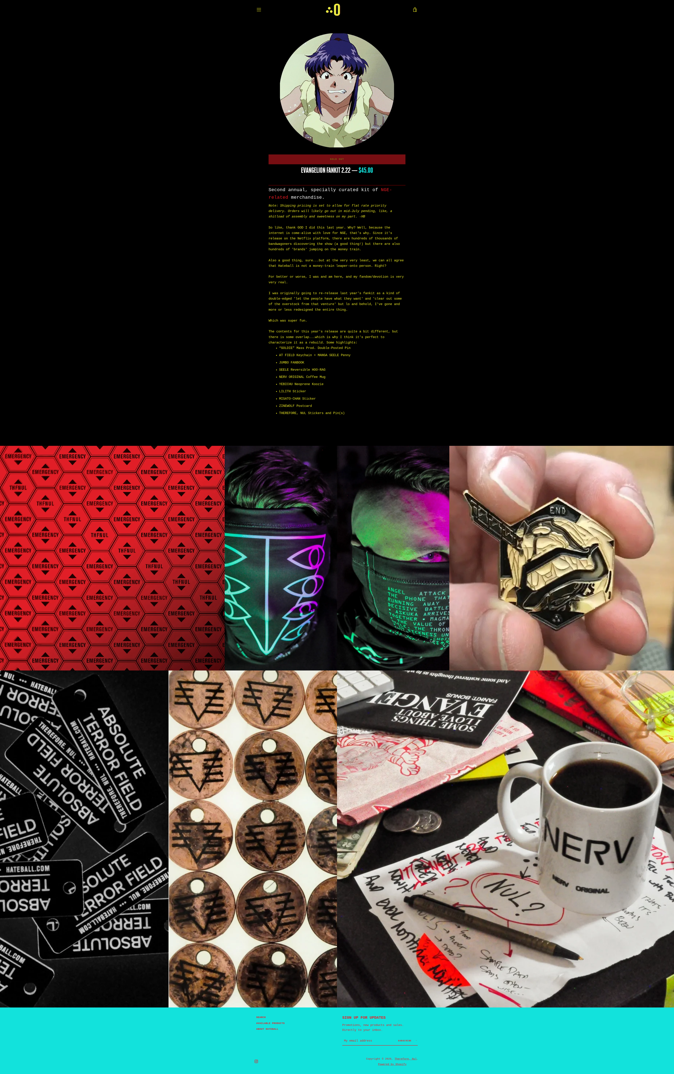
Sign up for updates (364, 1018)
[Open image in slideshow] (337, 90)
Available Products (270, 1023)
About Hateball (267, 1029)
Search (261, 1017)
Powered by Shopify (392, 1064)
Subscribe (405, 1041)
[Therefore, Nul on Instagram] (256, 1061)
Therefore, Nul (406, 1058)
